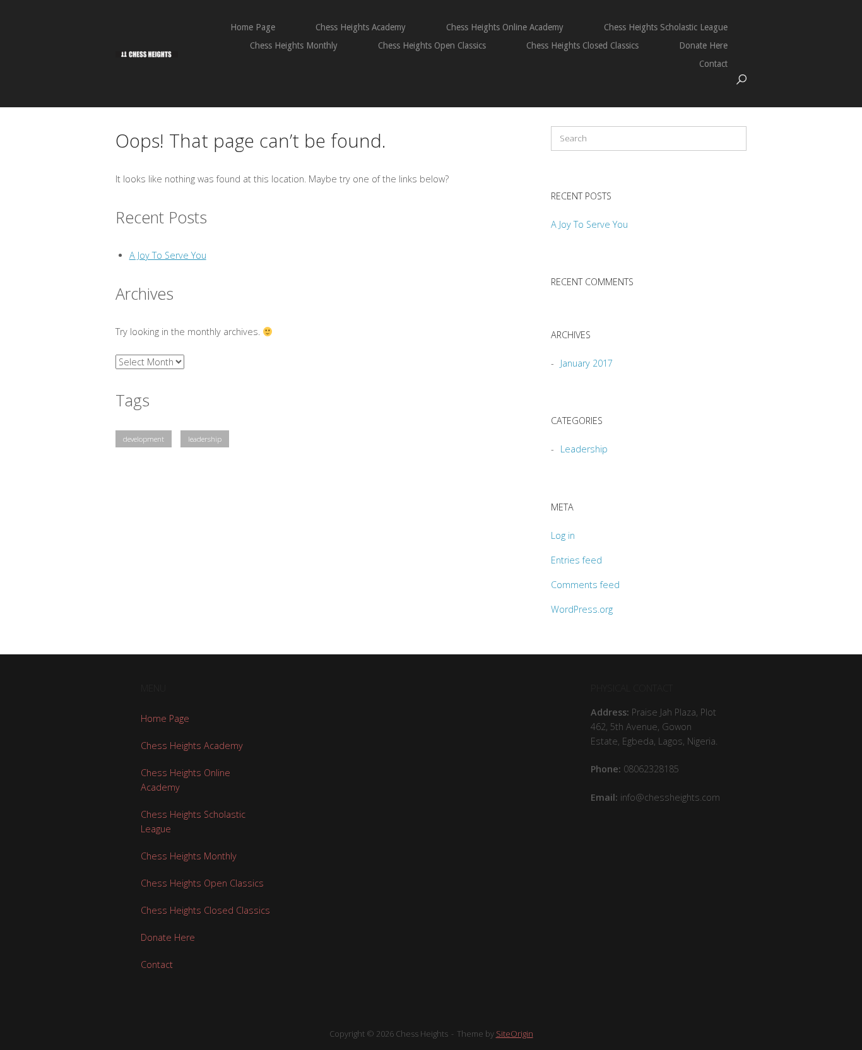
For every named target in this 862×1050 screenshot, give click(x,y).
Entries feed (576, 560)
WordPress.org (582, 609)
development (143, 439)
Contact (713, 64)
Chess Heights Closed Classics (582, 45)
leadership (204, 439)
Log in (563, 535)
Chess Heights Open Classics (432, 45)
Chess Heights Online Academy (505, 27)
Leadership (584, 449)
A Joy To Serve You (167, 255)
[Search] (731, 138)
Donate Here (703, 45)
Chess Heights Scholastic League (666, 27)
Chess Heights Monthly (294, 45)
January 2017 (586, 363)
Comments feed (585, 585)
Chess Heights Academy (361, 27)
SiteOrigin (514, 1033)
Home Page (252, 27)
